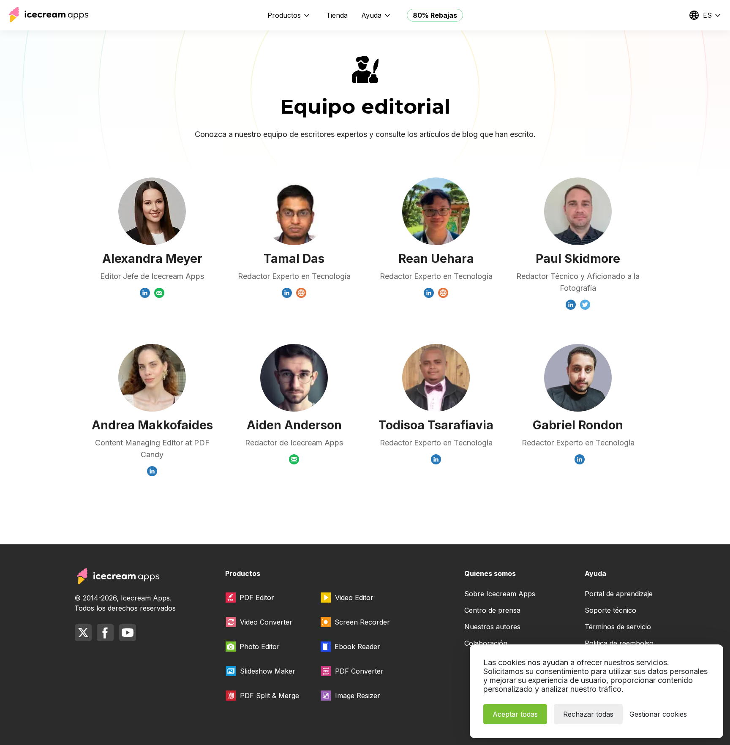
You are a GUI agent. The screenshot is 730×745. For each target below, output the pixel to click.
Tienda (337, 15)
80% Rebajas (435, 15)
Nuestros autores (492, 626)
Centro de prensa (492, 610)
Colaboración (485, 643)
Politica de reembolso (619, 643)
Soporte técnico (610, 610)
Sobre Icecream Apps (499, 593)
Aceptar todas (515, 714)
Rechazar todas (588, 714)
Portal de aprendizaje (619, 593)
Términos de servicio (618, 626)
